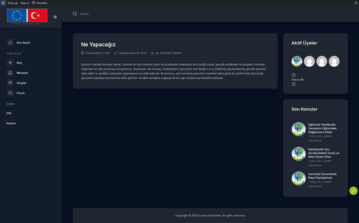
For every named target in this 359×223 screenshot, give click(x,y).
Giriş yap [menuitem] (13, 2)
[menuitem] (3, 3)
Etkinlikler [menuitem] (42, 2)
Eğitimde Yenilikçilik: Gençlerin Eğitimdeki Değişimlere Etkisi (322, 128)
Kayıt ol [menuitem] (25, 2)
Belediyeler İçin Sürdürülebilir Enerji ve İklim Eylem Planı (323, 153)
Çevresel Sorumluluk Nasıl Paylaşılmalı (322, 175)
